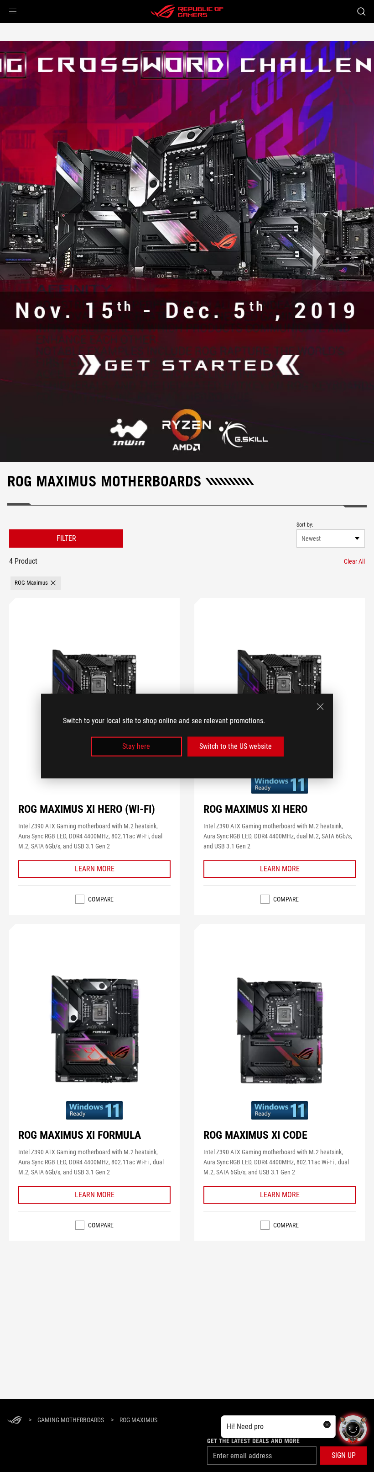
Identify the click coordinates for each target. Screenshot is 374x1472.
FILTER (66, 538)
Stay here (136, 746)
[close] (320, 706)
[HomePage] (14, 1420)
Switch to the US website (235, 746)
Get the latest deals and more (253, 1441)
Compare (101, 899)
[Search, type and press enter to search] (361, 11)
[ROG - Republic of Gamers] (187, 11)
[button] (12, 11)
